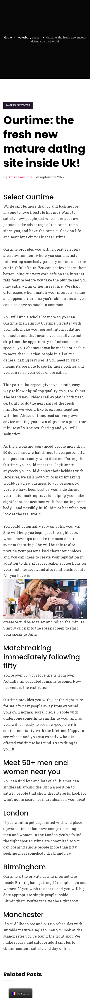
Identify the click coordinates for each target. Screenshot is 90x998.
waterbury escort (18, 105)
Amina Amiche (20, 177)
